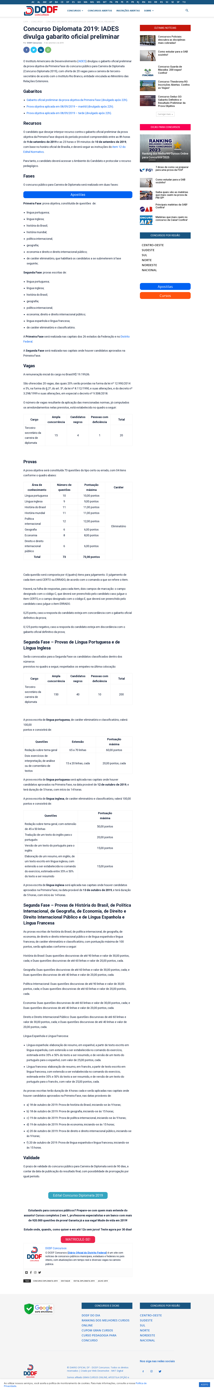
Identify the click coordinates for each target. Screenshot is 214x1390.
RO (149, 1)
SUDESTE (148, 250)
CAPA (25, 21)
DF (67, 1)
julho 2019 (103, 1281)
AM (44, 1)
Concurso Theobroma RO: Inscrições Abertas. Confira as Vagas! (174, 84)
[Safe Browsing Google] (39, 1314)
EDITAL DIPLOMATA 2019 (84, 1281)
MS (98, 1)
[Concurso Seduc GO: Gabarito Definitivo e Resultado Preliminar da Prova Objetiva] (148, 100)
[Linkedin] (41, 50)
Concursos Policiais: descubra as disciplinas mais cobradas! (171, 39)
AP (50, 1)
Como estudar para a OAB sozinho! (170, 181)
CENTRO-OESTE (153, 245)
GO (79, 1)
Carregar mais (164, 114)
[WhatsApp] (48, 50)
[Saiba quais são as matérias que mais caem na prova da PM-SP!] (146, 195)
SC (167, 1)
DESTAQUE (65, 1281)
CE (62, 1)
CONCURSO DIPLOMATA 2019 (45, 1281)
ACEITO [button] (204, 1384)
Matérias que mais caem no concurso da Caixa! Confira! (172, 218)
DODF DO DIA (91, 1315)
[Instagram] (35, 1272)
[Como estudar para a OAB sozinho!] (148, 55)
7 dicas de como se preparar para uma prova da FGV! (172, 168)
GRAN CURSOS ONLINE (95, 1377)
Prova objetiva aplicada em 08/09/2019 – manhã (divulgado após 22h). (70, 106)
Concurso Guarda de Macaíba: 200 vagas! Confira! (170, 69)
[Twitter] (34, 50)
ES (73, 1)
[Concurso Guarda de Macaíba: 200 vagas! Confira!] (148, 70)
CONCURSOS (74, 10)
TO (184, 1)
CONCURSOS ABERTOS (100, 10)
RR (155, 1)
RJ (138, 1)
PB (116, 1)
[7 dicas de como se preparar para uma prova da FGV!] (146, 170)
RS (161, 1)
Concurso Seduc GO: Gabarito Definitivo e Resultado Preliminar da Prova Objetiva (171, 101)
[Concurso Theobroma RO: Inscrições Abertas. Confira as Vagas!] (148, 85)
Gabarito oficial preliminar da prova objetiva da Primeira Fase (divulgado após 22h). (77, 100)
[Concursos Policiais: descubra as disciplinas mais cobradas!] (148, 40)
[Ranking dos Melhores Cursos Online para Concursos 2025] (165, 148)
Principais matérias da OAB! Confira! (171, 206)
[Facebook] (26, 50)
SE (172, 1)
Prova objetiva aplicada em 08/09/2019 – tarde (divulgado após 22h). (69, 113)
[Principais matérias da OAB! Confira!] (146, 207)
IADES (82, 61)
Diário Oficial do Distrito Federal (87, 1252)
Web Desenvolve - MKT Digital (107, 1370)
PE (122, 1)
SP (178, 1)
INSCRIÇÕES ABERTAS (128, 10)
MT (105, 1)
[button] (187, 10)
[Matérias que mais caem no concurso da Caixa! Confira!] (146, 220)
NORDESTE (149, 265)
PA (111, 1)
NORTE (147, 260)
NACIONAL (149, 270)
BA (56, 1)
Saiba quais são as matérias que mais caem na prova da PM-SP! (172, 195)
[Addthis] (26, 1272)
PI (127, 1)
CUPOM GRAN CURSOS (97, 1330)
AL (38, 1)
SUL (144, 255)
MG (92, 1)
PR (132, 1)
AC (33, 1)
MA (85, 1)
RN (143, 1)
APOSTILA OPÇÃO (117, 1377)
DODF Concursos (34, 43)
